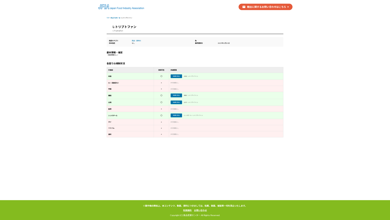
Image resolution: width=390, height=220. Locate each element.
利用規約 (187, 210)
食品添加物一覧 (115, 18)
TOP (108, 18)
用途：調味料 (136, 41)
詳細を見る (176, 76)
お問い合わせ (200, 210)
